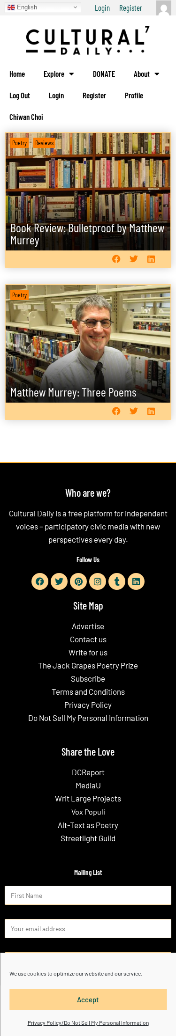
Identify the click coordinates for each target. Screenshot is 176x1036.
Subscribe (88, 678)
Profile (134, 95)
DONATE (104, 73)
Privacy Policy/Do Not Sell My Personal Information (88, 1022)
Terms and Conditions (88, 691)
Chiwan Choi (26, 116)
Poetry (19, 143)
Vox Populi (88, 811)
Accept (88, 999)
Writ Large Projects (88, 798)
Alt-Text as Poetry (88, 825)
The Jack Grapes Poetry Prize (88, 665)
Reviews (44, 143)
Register (130, 7)
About (142, 73)
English (26, 6)
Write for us (88, 652)
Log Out (19, 95)
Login (102, 7)
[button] (116, 259)
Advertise (88, 626)
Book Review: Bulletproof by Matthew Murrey (87, 233)
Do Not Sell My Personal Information (88, 717)
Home (17, 73)
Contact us (88, 639)
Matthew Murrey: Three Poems (73, 391)
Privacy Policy (88, 704)
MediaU (88, 785)
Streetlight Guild (88, 838)
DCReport (88, 772)
